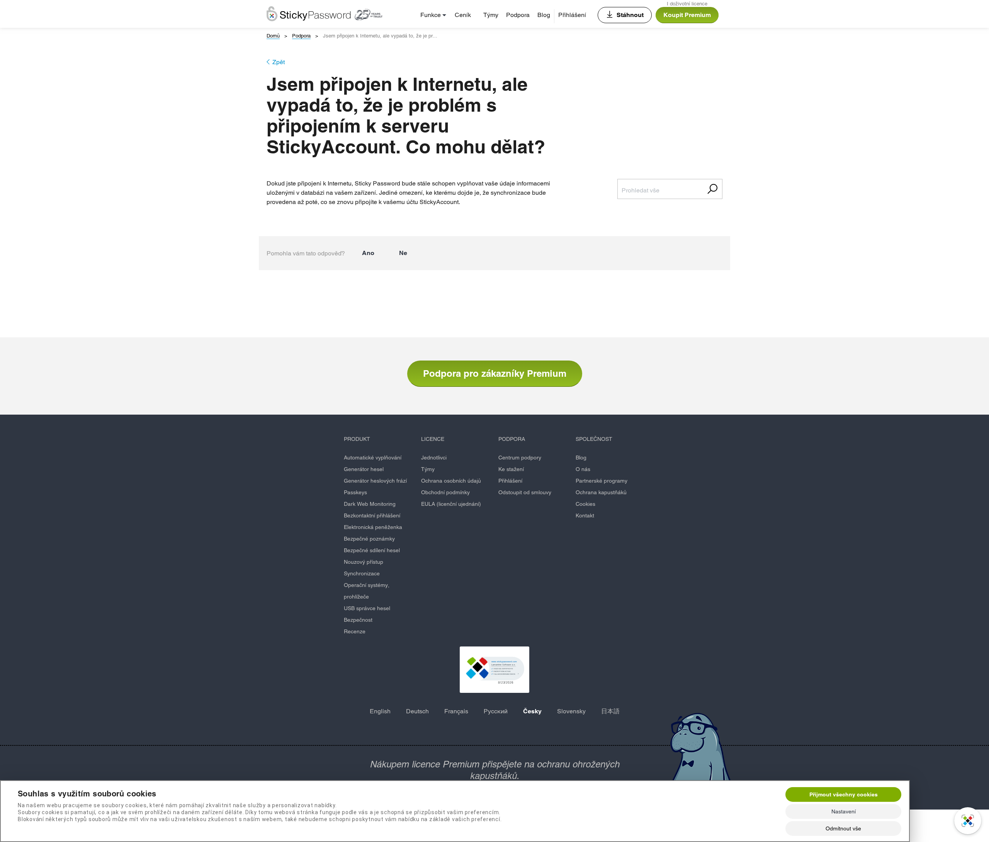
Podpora (518, 15)
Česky (532, 711)
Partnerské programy (601, 481)
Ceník (463, 15)
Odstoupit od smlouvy (524, 492)
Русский (496, 711)
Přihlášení (572, 15)
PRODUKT (357, 439)
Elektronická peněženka (373, 527)
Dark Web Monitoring (370, 504)
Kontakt (585, 515)
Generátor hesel (364, 469)
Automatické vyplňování (372, 457)
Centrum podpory (519, 457)
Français (456, 711)
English (380, 711)
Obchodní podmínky (445, 492)
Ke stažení (511, 469)
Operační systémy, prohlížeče (366, 591)
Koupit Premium (687, 15)
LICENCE (432, 439)
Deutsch (417, 711)
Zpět (278, 62)
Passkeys (355, 492)
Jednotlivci (434, 457)
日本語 (610, 711)
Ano (368, 253)
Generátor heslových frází (375, 481)
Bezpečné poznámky (369, 539)
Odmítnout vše (843, 828)
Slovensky (571, 711)
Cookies (585, 504)
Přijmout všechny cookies (843, 794)
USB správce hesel (367, 608)
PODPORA (511, 439)
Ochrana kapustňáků (601, 492)
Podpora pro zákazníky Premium (494, 373)
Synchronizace (362, 573)
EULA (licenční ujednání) (451, 504)
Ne (403, 253)
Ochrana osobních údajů (451, 481)
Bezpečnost (358, 620)
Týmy (490, 15)
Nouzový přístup (363, 562)
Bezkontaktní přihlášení (372, 515)
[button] (494, 669)
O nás (583, 469)
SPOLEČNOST (594, 439)
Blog (543, 15)
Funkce (430, 15)
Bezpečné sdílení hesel (372, 550)
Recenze (354, 631)
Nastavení (843, 811)
